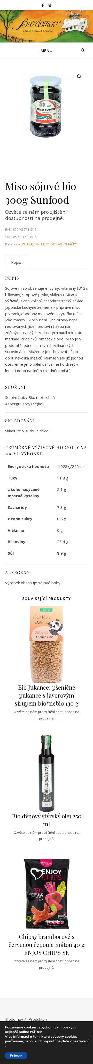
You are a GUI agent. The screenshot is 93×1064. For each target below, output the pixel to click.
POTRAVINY (31, 244)
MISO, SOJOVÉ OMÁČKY (59, 244)
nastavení (81, 1041)
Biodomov (14, 1019)
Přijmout (16, 1055)
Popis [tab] (16, 262)
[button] (79, 76)
